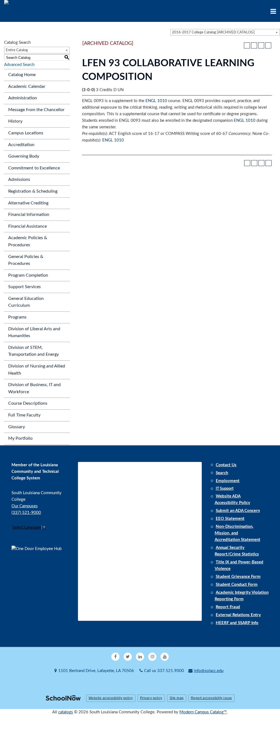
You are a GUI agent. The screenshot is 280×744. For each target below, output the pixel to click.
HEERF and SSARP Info (237, 623)
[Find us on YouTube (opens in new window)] (165, 657)
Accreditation (21, 145)
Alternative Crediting (28, 203)
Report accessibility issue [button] (211, 698)
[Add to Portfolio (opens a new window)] (247, 45)
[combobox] (225, 32)
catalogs (65, 712)
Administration (22, 98)
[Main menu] (273, 11)
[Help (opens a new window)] (268, 45)
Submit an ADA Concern (238, 511)
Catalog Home (22, 75)
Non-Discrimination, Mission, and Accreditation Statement (237, 533)
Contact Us (226, 465)
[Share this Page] (254, 45)
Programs (17, 317)
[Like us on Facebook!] (115, 657)
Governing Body (23, 156)
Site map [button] (177, 698)
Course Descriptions (27, 403)
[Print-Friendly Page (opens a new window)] (261, 45)
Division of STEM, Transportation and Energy (33, 351)
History (15, 121)
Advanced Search (19, 65)
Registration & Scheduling (32, 191)
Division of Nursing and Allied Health (36, 369)
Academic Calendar (26, 86)
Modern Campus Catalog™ (203, 712)
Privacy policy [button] (151, 698)
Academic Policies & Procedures (27, 241)
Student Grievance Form (238, 577)
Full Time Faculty (24, 415)
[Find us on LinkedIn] (140, 657)
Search (222, 473)
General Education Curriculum (26, 302)
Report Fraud (228, 607)
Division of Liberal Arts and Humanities (34, 332)
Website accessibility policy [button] (111, 698)
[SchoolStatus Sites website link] (63, 698)
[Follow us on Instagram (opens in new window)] (152, 657)
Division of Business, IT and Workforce (34, 388)
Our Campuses (24, 506)
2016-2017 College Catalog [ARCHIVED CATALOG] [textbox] (213, 32)
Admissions (19, 179)
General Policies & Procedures (25, 260)
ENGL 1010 (156, 101)
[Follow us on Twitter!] (128, 657)
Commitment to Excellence (34, 168)
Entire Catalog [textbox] (17, 50)
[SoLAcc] (13, 11)
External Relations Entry (238, 615)
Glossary (16, 427)
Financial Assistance (27, 226)
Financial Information (28, 214)
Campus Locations (25, 133)
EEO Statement (230, 519)
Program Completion (28, 275)
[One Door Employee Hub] (38, 572)
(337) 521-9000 (26, 513)
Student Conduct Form (237, 585)
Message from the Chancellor (36, 110)
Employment (228, 481)
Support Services (24, 287)
